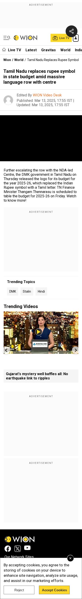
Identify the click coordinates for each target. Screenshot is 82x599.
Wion (7, 60)
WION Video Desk (47, 95)
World (65, 50)
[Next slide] (75, 350)
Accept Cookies (54, 590)
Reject (19, 590)
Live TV (14, 50)
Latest (31, 50)
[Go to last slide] (6, 350)
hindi (41, 291)
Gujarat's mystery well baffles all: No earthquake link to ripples (37, 376)
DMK (12, 291)
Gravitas (48, 50)
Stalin (27, 291)
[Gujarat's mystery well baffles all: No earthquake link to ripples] (41, 352)
